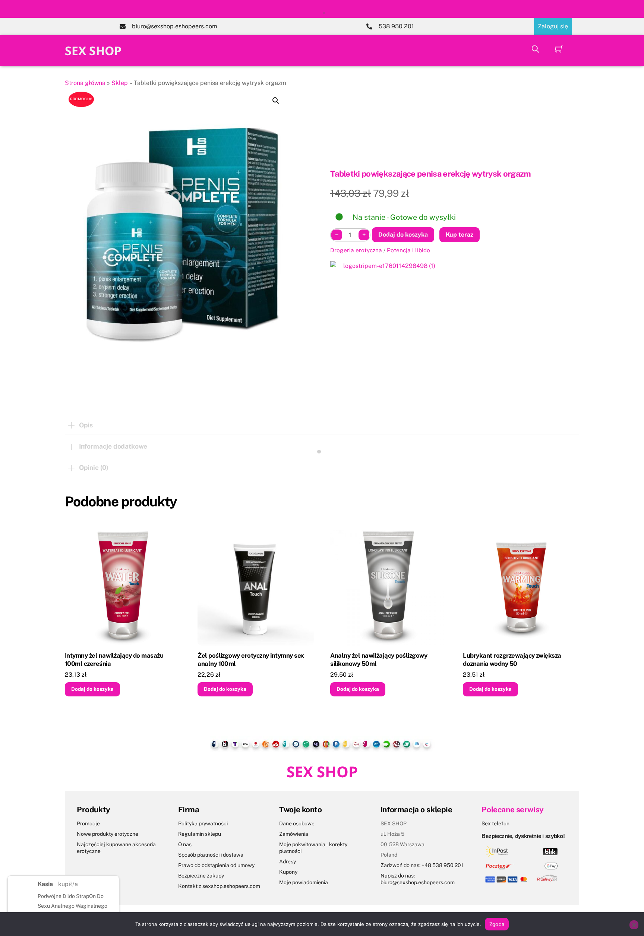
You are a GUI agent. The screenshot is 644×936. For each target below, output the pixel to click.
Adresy (287, 861)
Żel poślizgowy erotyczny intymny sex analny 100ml (251, 659)
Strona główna (85, 82)
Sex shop (93, 50)
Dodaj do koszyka (403, 234)
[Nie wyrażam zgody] (633, 924)
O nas (185, 844)
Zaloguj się (553, 26)
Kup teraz (459, 234)
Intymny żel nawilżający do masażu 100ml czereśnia (114, 659)
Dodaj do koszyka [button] (92, 689)
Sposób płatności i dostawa (210, 855)
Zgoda (496, 924)
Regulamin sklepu (199, 834)
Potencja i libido (408, 250)
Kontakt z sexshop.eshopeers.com (219, 886)
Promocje (88, 823)
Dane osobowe (297, 823)
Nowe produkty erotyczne (107, 834)
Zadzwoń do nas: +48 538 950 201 (422, 865)
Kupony (288, 872)
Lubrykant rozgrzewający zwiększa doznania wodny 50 (512, 659)
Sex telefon (495, 823)
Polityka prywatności (203, 823)
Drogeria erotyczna (356, 250)
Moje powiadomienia (303, 882)
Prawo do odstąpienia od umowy (216, 865)
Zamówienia (293, 834)
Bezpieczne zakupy (201, 876)
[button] (275, 100)
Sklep (119, 82)
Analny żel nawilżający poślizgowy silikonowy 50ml (378, 659)
